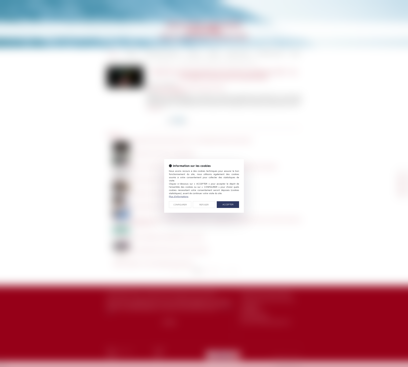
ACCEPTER (227, 204)
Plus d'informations (178, 196)
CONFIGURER (180, 204)
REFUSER (204, 204)
